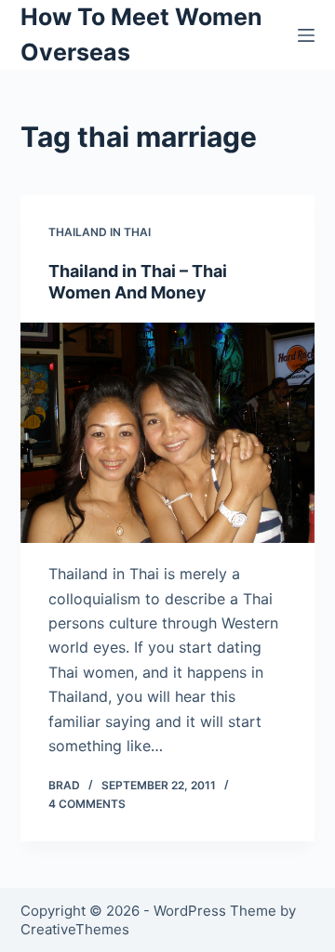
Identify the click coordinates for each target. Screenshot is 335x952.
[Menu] (306, 35)
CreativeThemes (74, 929)
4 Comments (87, 804)
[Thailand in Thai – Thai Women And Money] (167, 433)
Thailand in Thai (99, 232)
